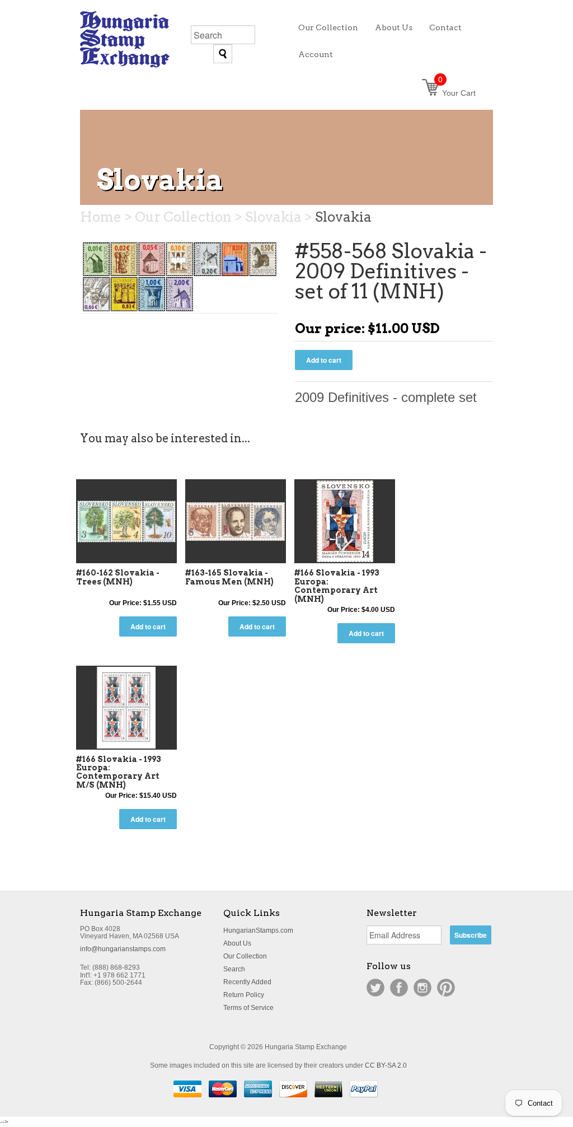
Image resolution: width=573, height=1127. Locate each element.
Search (234, 969)
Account (315, 54)
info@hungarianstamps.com (123, 949)
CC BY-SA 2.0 (386, 1065)
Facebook (399, 988)
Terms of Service (248, 1008)
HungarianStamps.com (258, 930)
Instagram (422, 988)
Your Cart (457, 92)
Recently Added (247, 982)
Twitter (375, 988)
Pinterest (446, 988)
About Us (237, 943)
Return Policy (243, 995)
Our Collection (245, 956)
